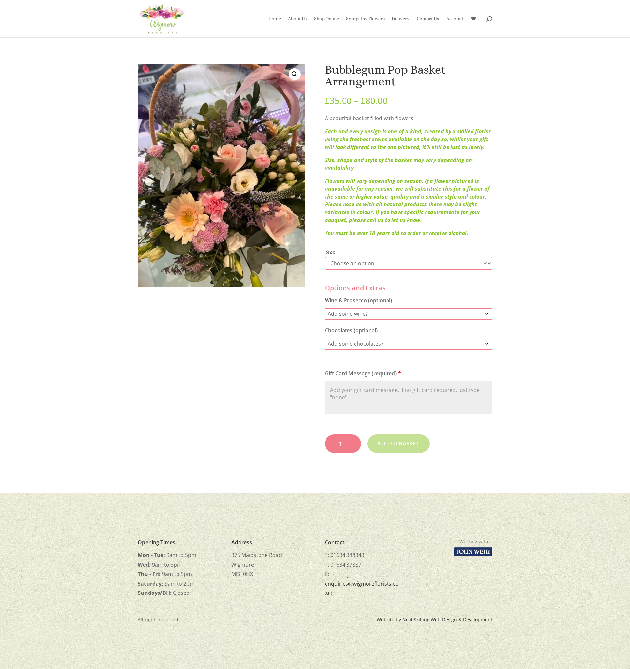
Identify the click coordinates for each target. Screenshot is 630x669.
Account (454, 18)
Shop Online (326, 18)
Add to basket (398, 443)
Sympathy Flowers (365, 18)
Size (330, 251)
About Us (297, 18)
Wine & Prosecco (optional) (358, 300)
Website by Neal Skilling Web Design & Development (434, 619)
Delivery (401, 18)
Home (274, 18)
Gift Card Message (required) (363, 373)
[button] (295, 74)
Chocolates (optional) (351, 330)
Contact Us (428, 18)
